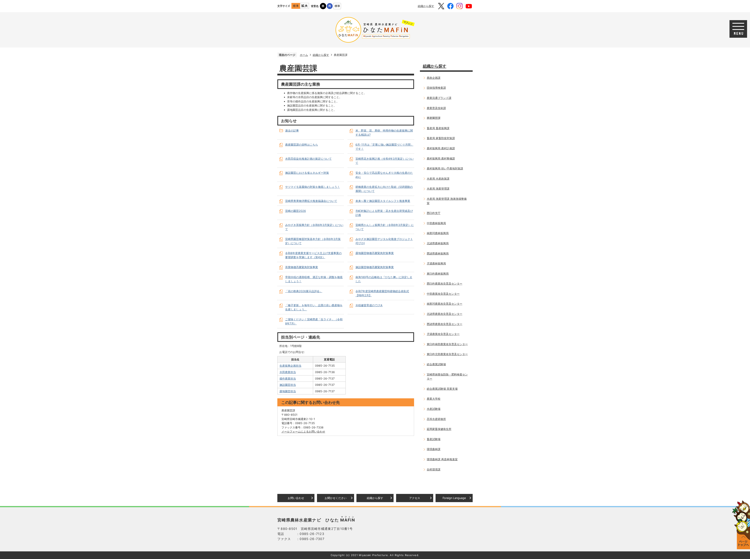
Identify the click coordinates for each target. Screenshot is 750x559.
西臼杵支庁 (433, 213)
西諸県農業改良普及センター (444, 324)
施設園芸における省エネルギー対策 (307, 172)
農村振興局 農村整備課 (441, 158)
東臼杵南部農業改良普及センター (447, 344)
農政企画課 (433, 77)
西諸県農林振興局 (438, 253)
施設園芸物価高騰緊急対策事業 (374, 267)
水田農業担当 (287, 372)
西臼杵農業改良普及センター (444, 283)
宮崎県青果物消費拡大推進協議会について (311, 200)
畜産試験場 (433, 439)
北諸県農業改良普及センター (444, 313)
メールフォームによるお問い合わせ (303, 431)
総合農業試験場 (436, 364)
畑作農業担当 (287, 378)
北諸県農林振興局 (438, 243)
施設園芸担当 (287, 384)
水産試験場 (433, 408)
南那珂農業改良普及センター (444, 303)
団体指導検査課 (436, 87)
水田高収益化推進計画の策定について (308, 158)
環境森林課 (433, 449)
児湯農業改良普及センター (443, 334)
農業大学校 (433, 398)
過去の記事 (292, 130)
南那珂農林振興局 (438, 233)
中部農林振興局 (436, 223)
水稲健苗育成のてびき (369, 305)
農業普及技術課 (436, 108)
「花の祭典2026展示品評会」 (303, 291)
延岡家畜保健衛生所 (439, 429)
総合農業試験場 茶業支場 (442, 388)
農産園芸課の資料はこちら (301, 144)
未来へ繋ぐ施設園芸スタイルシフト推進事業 (382, 200)
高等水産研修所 (436, 419)
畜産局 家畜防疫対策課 (441, 138)
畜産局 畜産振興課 (438, 128)
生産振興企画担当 (290, 365)
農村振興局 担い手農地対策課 (445, 168)
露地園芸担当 (287, 391)
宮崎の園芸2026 (295, 210)
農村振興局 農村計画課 (441, 148)
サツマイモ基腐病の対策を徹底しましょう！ (312, 186)
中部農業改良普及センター (443, 293)
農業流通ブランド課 (439, 97)
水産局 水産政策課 (438, 178)
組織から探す (426, 6)
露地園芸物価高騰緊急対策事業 (374, 253)
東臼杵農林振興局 (438, 273)
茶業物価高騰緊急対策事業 (301, 267)
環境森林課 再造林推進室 (442, 459)
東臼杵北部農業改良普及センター (447, 354)
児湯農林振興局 (436, 263)
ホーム (304, 54)
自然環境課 (433, 469)
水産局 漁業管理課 (438, 188)
